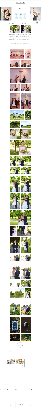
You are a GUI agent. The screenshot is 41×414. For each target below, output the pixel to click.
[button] (22, 6)
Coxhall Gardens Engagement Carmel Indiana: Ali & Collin (11, 365)
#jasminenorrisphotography (17, 386)
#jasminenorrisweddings (23, 386)
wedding (10, 351)
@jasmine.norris (11, 386)
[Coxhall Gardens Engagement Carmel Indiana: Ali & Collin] (11, 361)
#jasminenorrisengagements (29, 386)
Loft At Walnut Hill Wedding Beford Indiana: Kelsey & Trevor (20, 365)
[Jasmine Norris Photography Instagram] (10, 405)
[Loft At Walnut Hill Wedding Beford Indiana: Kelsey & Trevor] (20, 361)
